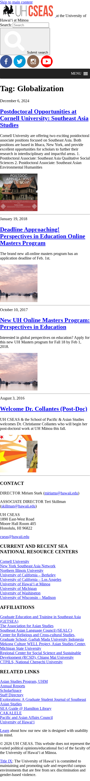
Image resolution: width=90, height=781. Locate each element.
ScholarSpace (11, 690)
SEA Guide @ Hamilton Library (26, 708)
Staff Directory (12, 695)
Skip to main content (16, 2)
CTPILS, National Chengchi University (31, 662)
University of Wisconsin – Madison (28, 597)
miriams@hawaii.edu (61, 493)
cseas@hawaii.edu (14, 537)
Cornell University (14, 561)
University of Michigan (18, 588)
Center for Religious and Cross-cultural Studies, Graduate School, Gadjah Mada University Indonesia (42, 637)
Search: (6, 25)
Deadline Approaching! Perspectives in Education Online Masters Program (42, 236)
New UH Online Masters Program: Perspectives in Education (45, 323)
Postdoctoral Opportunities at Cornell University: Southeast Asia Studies (44, 118)
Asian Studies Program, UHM (24, 681)
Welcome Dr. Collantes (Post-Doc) (43, 409)
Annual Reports (12, 686)
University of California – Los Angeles (30, 579)
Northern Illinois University (22, 570)
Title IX (6, 761)
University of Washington (20, 593)
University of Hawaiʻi (17, 722)
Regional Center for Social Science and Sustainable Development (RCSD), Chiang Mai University (40, 655)
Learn (4, 730)
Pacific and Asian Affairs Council (26, 717)
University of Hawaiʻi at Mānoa (25, 584)
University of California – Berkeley (28, 575)
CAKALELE (11, 713)
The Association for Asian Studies (27, 626)
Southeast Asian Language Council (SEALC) (36, 630)
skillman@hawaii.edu (18, 506)
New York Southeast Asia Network (28, 566)
